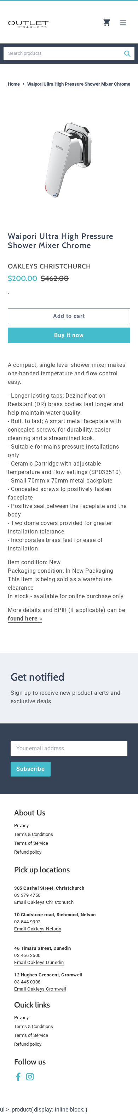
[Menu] (122, 22)
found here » (25, 618)
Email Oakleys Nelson (37, 928)
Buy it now (69, 335)
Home (14, 84)
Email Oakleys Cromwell (40, 989)
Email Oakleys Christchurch (44, 902)
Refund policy (27, 852)
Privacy (21, 825)
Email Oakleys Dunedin (39, 962)
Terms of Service (31, 843)
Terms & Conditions (33, 834)
